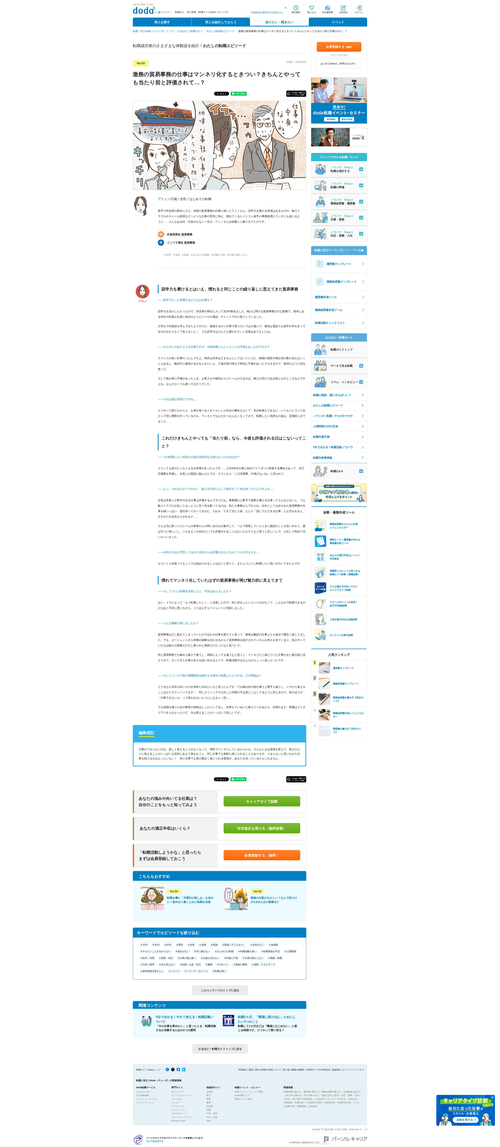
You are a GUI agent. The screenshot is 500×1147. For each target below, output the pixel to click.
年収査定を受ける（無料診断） (262, 828)
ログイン (359, 12)
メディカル (176, 1099)
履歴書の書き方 (311, 1092)
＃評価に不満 (231, 958)
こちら (344, 55)
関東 (208, 1099)
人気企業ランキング (324, 1099)
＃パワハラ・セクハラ (196, 971)
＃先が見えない (167, 964)
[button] (296, 94)
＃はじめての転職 (224, 951)
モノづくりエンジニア (182, 1095)
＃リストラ (174, 971)
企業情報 (312, 1106)
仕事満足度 (329, 1102)
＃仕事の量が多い (186, 958)
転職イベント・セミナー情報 (249, 1092)
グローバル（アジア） (182, 1117)
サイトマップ (349, 1070)
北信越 (209, 1106)
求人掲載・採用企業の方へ (351, 1129)
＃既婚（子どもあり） (234, 944)
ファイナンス (177, 1106)
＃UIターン (223, 964)
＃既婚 (214, 944)
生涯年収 (352, 1099)
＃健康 (208, 964)
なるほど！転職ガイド (190, 31)
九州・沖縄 (211, 1117)
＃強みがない (182, 951)
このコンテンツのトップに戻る (220, 990)
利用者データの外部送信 (318, 1070)
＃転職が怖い (219, 971)
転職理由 (288, 1102)
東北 (208, 1095)
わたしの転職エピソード (221, 31)
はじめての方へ (143, 1092)
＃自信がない (257, 944)
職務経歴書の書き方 (331, 1092)
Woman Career (178, 1120)
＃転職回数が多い (247, 951)
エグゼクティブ (178, 1113)
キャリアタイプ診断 (262, 802)
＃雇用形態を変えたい (152, 971)
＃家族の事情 (240, 964)
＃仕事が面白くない (252, 958)
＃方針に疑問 (147, 964)
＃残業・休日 (166, 958)
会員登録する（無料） (261, 855)
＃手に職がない (202, 951)
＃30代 (156, 944)
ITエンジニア (177, 1092)
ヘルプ (360, 1070)
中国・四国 (211, 1113)
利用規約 (242, 1070)
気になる (311, 12)
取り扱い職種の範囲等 (293, 1070)
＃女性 (191, 944)
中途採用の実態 (313, 1102)
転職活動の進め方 (292, 1092)
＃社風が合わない (210, 958)
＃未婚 (202, 944)
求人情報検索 (142, 1095)
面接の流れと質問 (330, 1095)
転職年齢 (299, 1102)
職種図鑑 (301, 1106)
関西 (208, 1110)
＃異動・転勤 (275, 958)
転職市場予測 (321, 436)
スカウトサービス (144, 1102)
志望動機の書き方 (352, 1092)
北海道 (209, 1092)
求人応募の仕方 (311, 1095)
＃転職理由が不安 (270, 951)
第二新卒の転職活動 (302, 1099)
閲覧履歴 (296, 12)
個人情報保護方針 (155, 1141)
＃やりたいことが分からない (155, 951)
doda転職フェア (242, 1095)
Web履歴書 (327, 12)
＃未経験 (273, 944)
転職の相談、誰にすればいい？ (332, 395)
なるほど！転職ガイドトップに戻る (220, 1048)
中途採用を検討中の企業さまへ (267, 12)
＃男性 (179, 944)
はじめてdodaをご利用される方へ (338, 63)
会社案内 (316, 1129)
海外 (208, 1120)
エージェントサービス (147, 1099)
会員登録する (339, 46)
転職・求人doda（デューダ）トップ (153, 31)
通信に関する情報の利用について (265, 1070)
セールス (175, 1102)
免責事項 (336, 1070)
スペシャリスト (178, 1110)
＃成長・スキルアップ (263, 964)
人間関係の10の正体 (325, 426)
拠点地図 (329, 1129)
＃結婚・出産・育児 (190, 964)
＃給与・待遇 (147, 958)
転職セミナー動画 (243, 1099)
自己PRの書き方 (294, 1095)
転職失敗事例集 (322, 457)
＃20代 (144, 944)
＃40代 (167, 944)
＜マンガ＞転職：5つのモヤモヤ (333, 415)
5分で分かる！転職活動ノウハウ (333, 447)
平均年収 (341, 1099)
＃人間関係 (290, 951)
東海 (208, 1102)
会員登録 (343, 12)
